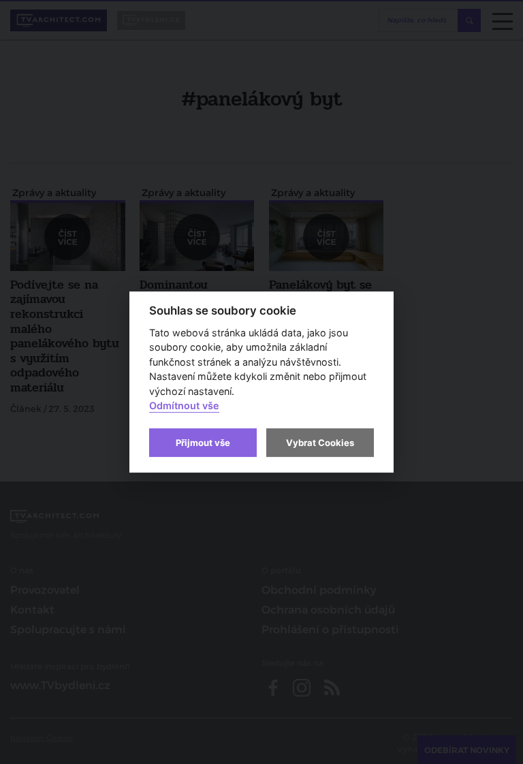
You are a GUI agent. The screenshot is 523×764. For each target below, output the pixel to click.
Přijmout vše (203, 442)
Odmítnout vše (184, 406)
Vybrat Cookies (320, 442)
